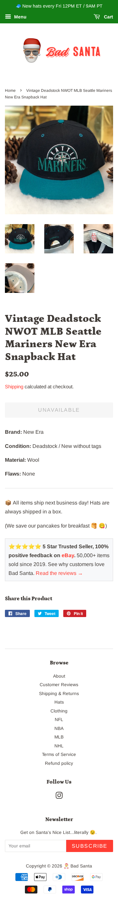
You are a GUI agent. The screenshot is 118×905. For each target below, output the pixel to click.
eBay (68, 555)
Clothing (59, 711)
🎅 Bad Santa (78, 866)
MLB (59, 737)
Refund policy (59, 763)
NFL (59, 719)
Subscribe (90, 846)
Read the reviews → (59, 573)
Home (10, 90)
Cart (108, 16)
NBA (59, 728)
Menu (20, 16)
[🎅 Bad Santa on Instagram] (59, 796)
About (59, 676)
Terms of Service (59, 754)
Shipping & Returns (59, 693)
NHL (59, 745)
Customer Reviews (59, 684)
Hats (59, 702)
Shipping (14, 386)
